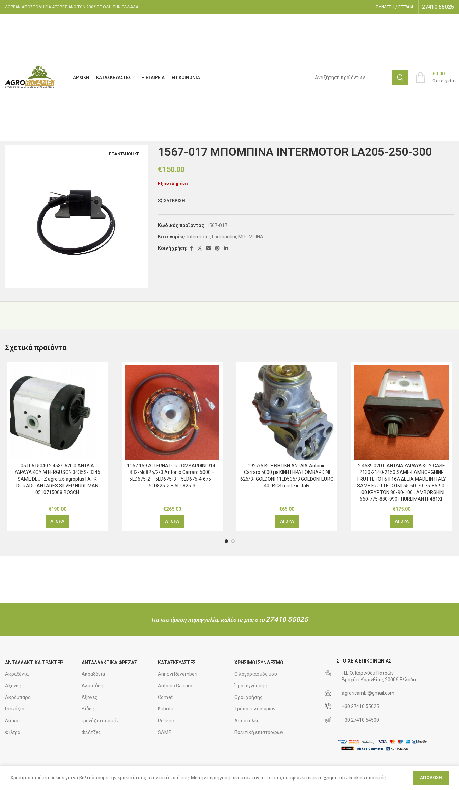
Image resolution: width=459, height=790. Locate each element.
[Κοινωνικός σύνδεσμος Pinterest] (217, 248)
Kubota (165, 708)
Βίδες (88, 708)
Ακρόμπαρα (18, 697)
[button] (57, 521)
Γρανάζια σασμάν (100, 720)
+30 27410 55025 (360, 706)
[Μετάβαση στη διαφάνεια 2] (233, 541)
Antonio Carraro (175, 685)
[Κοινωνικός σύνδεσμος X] (199, 248)
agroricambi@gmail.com (368, 693)
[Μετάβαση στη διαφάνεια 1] (226, 541)
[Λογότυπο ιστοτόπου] (30, 77)
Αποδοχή (431, 777)
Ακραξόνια (17, 674)
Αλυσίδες (92, 685)
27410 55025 (287, 619)
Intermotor (198, 236)
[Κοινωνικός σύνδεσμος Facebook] (191, 248)
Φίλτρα (12, 732)
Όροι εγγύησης (250, 685)
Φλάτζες (91, 732)
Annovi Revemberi (177, 674)
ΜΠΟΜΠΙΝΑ (250, 236)
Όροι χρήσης (248, 697)
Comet (165, 697)
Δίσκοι (12, 720)
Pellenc (166, 720)
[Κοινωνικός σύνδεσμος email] (208, 248)
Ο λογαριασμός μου (255, 674)
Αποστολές (247, 720)
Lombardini (224, 236)
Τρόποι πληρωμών (255, 708)
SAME (164, 732)
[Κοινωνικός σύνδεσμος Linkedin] (226, 248)
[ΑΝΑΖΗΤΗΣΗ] (400, 77)
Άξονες (13, 685)
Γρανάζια (14, 708)
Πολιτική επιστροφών (258, 732)
